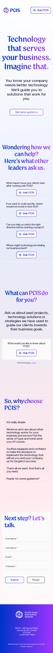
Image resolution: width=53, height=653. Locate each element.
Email (8, 557)
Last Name (11, 548)
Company (10, 566)
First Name (11, 539)
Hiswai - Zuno (31, 363)
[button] (14, 580)
